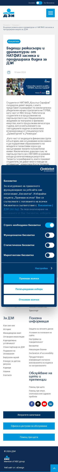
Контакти (7, 375)
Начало (6, 25)
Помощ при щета (36, 387)
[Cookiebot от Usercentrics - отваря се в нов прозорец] (41, 169)
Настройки (41, 268)
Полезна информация (39, 320)
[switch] (49, 235)
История (7, 329)
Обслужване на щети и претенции (40, 376)
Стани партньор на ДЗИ (14, 347)
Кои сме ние (9, 326)
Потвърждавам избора (29, 289)
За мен (31, 3)
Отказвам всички (29, 299)
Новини (15, 25)
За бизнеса (49, 3)
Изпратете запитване (29, 415)
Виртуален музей (11, 357)
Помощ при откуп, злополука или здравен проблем (40, 394)
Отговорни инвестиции (13, 337)
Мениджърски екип (12, 333)
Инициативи (13, 41)
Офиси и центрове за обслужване (29, 426)
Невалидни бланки (38, 349)
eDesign (20, 467)
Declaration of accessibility (41, 353)
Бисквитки (34, 346)
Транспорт (33, 311)
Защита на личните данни (41, 329)
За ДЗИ (8, 318)
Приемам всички (29, 278)
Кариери (7, 368)
